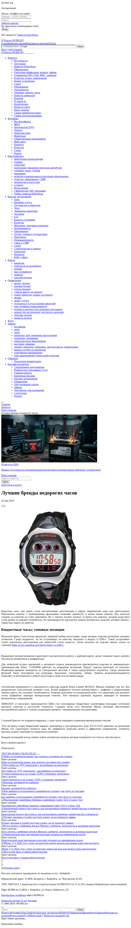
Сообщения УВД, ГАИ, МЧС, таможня (35, 75)
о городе (18, 185)
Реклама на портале (37, 43)
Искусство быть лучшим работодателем (23, 857)
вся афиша (19, 326)
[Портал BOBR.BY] (12, 40)
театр (17, 332)
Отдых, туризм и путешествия (30, 234)
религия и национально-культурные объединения (41, 176)
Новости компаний (24, 95)
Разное (17, 153)
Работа (11, 260)
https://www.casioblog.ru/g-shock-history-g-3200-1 (38, 645)
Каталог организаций (19, 196)
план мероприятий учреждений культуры (36, 355)
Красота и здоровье (24, 219)
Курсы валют (20, 915)
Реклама (32, 900)
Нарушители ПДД (24, 127)
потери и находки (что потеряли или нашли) (38, 309)
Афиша (11, 323)
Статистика (20, 393)
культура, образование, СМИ (30, 179)
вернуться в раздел (11, 485)
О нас (4, 43)
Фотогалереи (21, 188)
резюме (18, 268)
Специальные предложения (29, 367)
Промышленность (24, 240)
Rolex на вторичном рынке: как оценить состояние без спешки (35, 762)
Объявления (14, 280)
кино (16, 329)
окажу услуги (21, 300)
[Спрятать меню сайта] (2, 907)
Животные (20, 136)
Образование (21, 86)
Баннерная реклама (24, 375)
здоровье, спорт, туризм (27, 170)
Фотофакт (13, 118)
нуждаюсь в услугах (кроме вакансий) (35, 303)
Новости (12, 58)
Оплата (52, 43)
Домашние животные (26, 211)
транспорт (19, 164)
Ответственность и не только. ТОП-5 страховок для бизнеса (34, 779)
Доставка (19, 214)
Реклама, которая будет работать (18, 788)
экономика (20, 173)
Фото (10, 321)
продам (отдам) (22, 286)
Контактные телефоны (13, 895)
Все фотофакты (22, 121)
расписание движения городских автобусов (38, 167)
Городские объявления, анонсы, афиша (35, 72)
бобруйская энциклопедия (28, 159)
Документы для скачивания (29, 390)
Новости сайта (22, 107)
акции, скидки (22, 283)
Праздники (20, 237)
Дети (16, 208)
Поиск (80, 46)
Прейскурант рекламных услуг (31, 370)
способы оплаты (23, 277)
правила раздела (23, 318)
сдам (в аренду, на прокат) (28, 292)
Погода (37, 915)
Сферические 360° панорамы (30, 190)
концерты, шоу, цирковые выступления (35, 335)
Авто (17, 199)
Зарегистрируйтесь (27, 35)
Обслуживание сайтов (26, 384)
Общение (13, 358)
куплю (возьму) (22, 289)
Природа (19, 144)
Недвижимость (22, 228)
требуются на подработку (28, 266)
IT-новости (20, 101)
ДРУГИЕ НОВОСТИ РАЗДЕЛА (18, 753)
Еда (16, 216)
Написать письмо (17, 43)
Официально (21, 69)
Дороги (18, 130)
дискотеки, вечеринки (26, 338)
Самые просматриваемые (28, 115)
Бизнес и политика (24, 81)
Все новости (21, 60)
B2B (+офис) (21, 257)
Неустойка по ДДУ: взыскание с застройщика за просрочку (33, 771)
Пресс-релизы (21, 110)
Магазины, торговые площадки (31, 225)
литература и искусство (27, 182)
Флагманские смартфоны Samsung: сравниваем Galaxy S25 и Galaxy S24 (40, 805)
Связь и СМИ (21, 242)
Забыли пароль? (10, 23)
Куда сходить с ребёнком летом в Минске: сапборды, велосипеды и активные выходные (49, 831)
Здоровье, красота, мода (27, 92)
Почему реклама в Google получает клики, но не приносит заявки (37, 823)
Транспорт (20, 251)
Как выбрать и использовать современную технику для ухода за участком (41, 797)
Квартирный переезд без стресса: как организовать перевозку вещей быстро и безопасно (49, 814)
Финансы (19, 254)
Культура (19, 147)
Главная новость (23, 373)
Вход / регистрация (11, 49)
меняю (17, 297)
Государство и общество (27, 205)
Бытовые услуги (23, 202)
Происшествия (22, 133)
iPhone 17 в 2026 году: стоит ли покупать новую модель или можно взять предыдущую (48, 849)
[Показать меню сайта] (2, 402)
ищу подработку (23, 271)
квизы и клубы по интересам (30, 349)
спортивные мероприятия (28, 352)
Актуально (20, 63)
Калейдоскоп (21, 104)
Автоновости (21, 89)
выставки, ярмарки (24, 344)
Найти (5, 482)
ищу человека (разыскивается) (30, 306)
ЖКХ (17, 124)
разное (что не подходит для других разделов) (39, 312)
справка (18, 162)
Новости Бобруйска (25, 66)
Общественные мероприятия (30, 138)
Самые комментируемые (27, 112)
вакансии (19, 263)
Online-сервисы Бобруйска (28, 193)
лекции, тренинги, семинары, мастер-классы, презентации (46, 347)
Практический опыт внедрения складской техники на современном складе (42, 840)
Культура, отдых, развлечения (30, 78)
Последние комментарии (27, 361)
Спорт (17, 84)
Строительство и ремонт (27, 248)
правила (18, 274)
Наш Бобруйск (16, 156)
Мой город (20, 141)
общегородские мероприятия (30, 341)
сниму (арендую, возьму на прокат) (33, 294)
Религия (18, 98)
